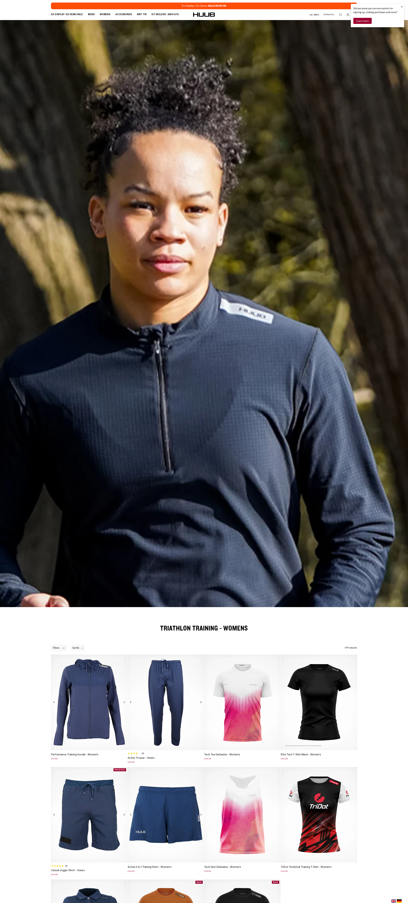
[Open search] (340, 14)
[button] (77, 648)
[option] (399, 901)
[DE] (399, 901)
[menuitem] (67, 14)
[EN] (393, 901)
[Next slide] (124, 702)
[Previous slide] (54, 702)
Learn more (362, 20)
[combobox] (393, 901)
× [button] (402, 7)
